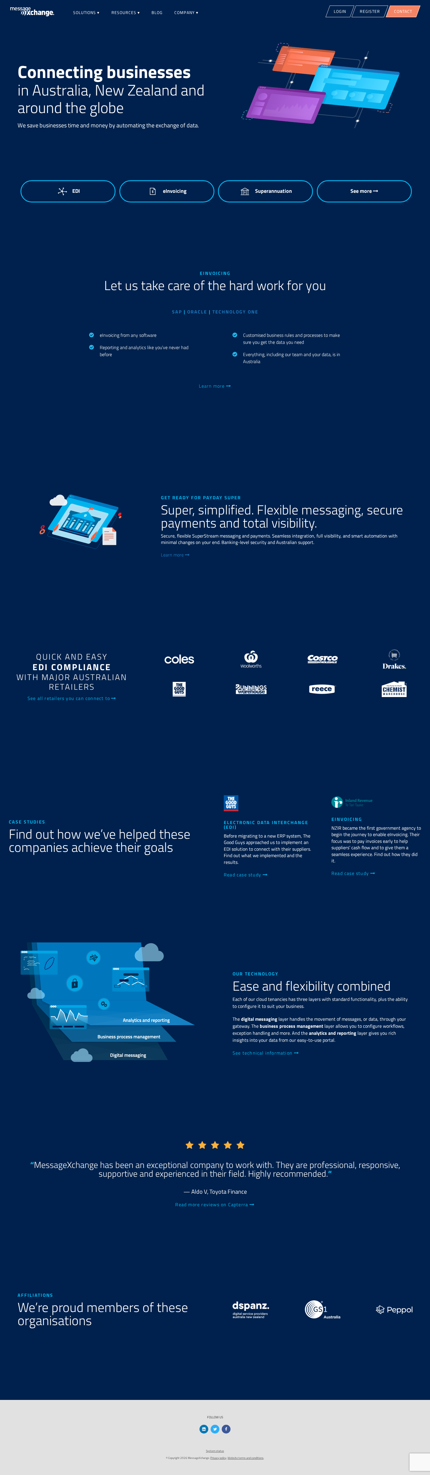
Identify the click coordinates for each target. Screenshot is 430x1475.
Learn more (212, 385)
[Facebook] (226, 1429)
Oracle (197, 311)
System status (215, 1451)
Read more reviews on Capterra (212, 1204)
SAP (177, 311)
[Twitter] (215, 1429)
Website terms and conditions (246, 1458)
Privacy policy (218, 1458)
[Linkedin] (203, 1429)
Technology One (235, 311)
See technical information (263, 1052)
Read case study (243, 874)
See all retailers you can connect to (68, 698)
